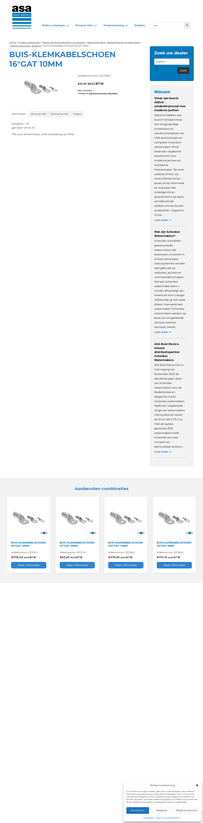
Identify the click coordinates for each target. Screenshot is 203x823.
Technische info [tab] (59, 113)
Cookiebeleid (148, 817)
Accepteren (137, 810)
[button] (197, 785)
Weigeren (161, 810)
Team (74, 4)
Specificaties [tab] (19, 113)
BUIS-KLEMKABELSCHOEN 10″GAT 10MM (77, 544)
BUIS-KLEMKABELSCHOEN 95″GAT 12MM (28, 544)
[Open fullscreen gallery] (69, 103)
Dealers (89, 4)
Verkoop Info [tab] (38, 113)
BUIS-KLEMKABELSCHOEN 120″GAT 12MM (125, 544)
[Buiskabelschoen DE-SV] (41, 87)
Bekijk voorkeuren (186, 810)
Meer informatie (29, 565)
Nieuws (44, 4)
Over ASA (60, 4)
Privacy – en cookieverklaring (167, 817)
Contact (104, 4)
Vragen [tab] (77, 113)
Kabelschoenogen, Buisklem (103, 93)
